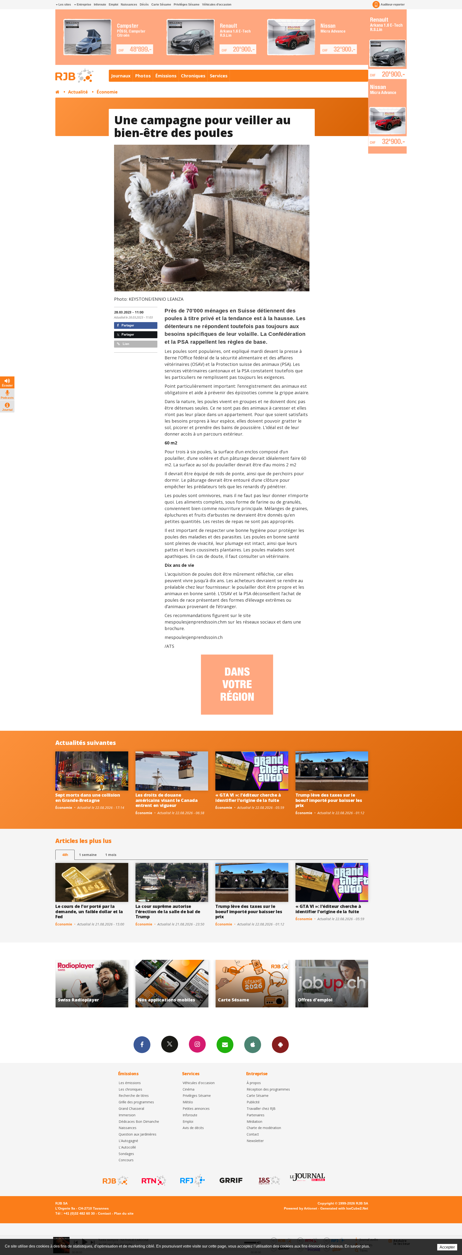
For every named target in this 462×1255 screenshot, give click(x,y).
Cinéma (188, 1089)
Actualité (78, 92)
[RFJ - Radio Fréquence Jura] (192, 1180)
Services (218, 76)
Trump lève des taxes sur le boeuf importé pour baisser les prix (328, 800)
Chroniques (193, 76)
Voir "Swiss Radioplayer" (258, 983)
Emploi (113, 4)
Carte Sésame (161, 4)
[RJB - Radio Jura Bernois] (115, 1180)
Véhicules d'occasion (216, 4)
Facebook (142, 1044)
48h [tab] (65, 854)
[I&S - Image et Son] (269, 1180)
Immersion (127, 1115)
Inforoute (100, 4)
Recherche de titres (134, 1096)
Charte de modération (264, 1128)
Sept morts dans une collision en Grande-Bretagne (87, 797)
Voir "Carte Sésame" (98, 983)
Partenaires (255, 1115)
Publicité (253, 1102)
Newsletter (255, 1141)
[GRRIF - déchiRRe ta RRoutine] (230, 1180)
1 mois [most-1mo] (110, 854)
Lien (125, 344)
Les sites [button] (64, 4)
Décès (144, 4)
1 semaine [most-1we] (88, 854)
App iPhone (252, 1044)
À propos (254, 1083)
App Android (280, 1044)
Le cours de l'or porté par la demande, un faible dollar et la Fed (89, 911)
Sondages (126, 1154)
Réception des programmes (268, 1089)
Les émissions (130, 1083)
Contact (253, 1134)
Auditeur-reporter (393, 4)
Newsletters (225, 1044)
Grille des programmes (136, 1102)
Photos (143, 76)
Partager (127, 325)
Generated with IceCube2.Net (344, 1208)
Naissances (129, 4)
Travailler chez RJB (261, 1109)
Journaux (120, 76)
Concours (126, 1160)
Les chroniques (130, 1089)
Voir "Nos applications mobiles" (338, 983)
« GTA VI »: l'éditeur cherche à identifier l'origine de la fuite (248, 797)
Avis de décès (193, 1128)
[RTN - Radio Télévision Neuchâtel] (153, 1180)
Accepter (447, 1247)
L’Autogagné (128, 1141)
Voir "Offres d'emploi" (178, 983)
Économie (107, 92)
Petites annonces (196, 1109)
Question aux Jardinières (137, 1134)
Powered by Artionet (300, 1208)
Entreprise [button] (83, 4)
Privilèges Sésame (186, 4)
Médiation (254, 1122)
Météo (188, 1102)
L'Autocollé (127, 1147)
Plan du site (124, 1213)
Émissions (165, 76)
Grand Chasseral (131, 1109)
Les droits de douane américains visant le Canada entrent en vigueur (166, 800)
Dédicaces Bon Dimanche (139, 1122)
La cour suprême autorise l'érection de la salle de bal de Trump (167, 911)
